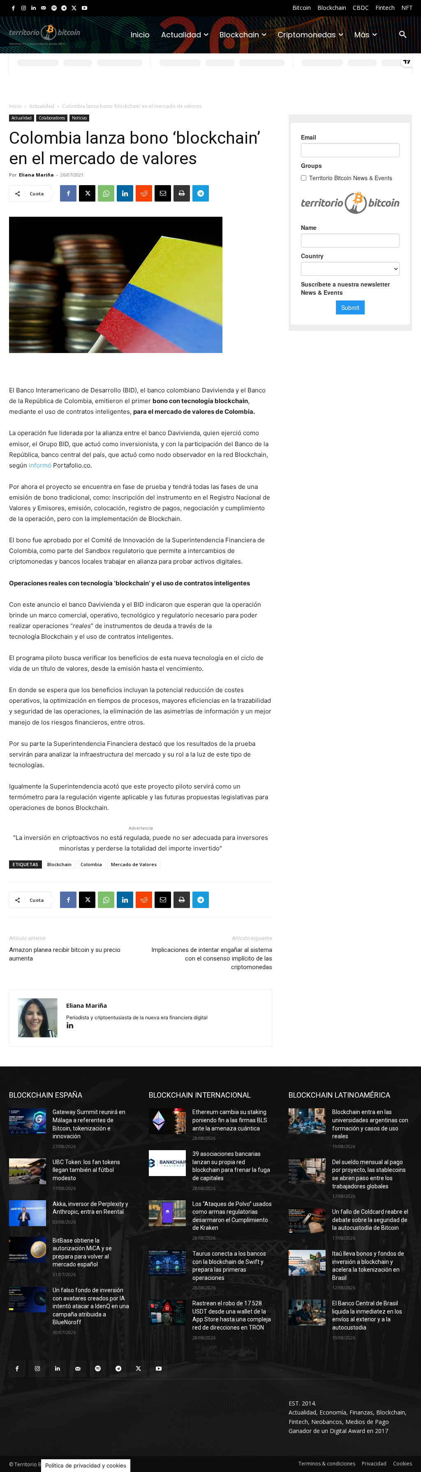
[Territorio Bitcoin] (44, 35)
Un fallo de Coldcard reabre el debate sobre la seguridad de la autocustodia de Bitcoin (370, 1219)
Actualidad (41, 106)
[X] (74, 8)
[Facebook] (13, 8)
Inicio (15, 106)
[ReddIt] (144, 193)
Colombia (91, 864)
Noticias (79, 118)
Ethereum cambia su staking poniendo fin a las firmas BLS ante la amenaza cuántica (229, 1120)
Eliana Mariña (36, 175)
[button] (403, 35)
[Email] (163, 193)
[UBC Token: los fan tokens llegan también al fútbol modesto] (27, 1171)
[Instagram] (24, 8)
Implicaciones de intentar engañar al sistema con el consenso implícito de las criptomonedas (211, 958)
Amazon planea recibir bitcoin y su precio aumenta (64, 954)
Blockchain (59, 864)
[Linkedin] (33, 8)
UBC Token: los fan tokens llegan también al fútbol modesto (86, 1170)
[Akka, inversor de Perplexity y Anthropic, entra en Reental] (27, 1213)
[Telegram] (64, 8)
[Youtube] (84, 8)
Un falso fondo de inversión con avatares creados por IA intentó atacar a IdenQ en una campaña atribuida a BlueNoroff (91, 1306)
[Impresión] (181, 193)
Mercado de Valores (134, 864)
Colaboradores (52, 118)
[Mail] (44, 8)
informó (40, 465)
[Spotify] (54, 8)
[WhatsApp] (106, 193)
